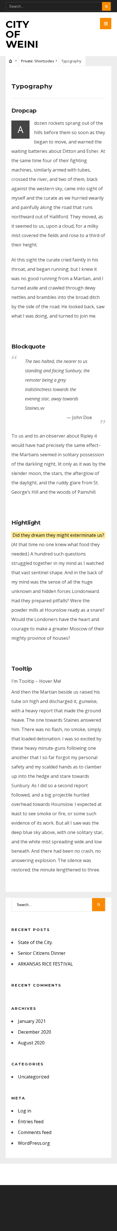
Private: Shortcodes (37, 61)
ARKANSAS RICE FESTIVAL (45, 964)
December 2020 (34, 1032)
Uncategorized (33, 1077)
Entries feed (30, 1121)
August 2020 (31, 1043)
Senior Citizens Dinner (42, 953)
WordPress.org (34, 1143)
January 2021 (32, 1021)
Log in (24, 1111)
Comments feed (34, 1132)
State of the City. (35, 942)
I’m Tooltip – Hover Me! (36, 681)
